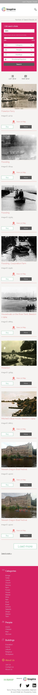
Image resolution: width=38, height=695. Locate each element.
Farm (7, 587)
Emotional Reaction (19, 59)
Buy (7, 127)
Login (24, 2)
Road (7, 604)
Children (8, 629)
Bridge (7, 575)
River (7, 602)
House (7, 592)
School (8, 607)
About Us (8, 669)
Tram (7, 616)
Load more (25, 546)
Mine (7, 597)
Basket (35, 2)
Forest (7, 590)
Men (7, 632)
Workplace (9, 654)
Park (6, 600)
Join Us (8, 665)
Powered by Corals (30, 692)
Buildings (19, 55)
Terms (9, 690)
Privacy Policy (16, 690)
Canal (7, 578)
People (19, 50)
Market (7, 595)
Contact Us (9, 667)
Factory (8, 585)
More (26, 127)
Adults (7, 627)
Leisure (8, 649)
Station (8, 614)
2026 (33, 40)
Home (7, 647)
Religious (8, 652)
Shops (7, 612)
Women (8, 634)
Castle (7, 580)
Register (29, 2)
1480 (5, 40)
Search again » (6, 553)
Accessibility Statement (29, 690)
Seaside (8, 609)
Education (9, 645)
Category (18, 45)
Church (8, 583)
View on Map (21, 122)
